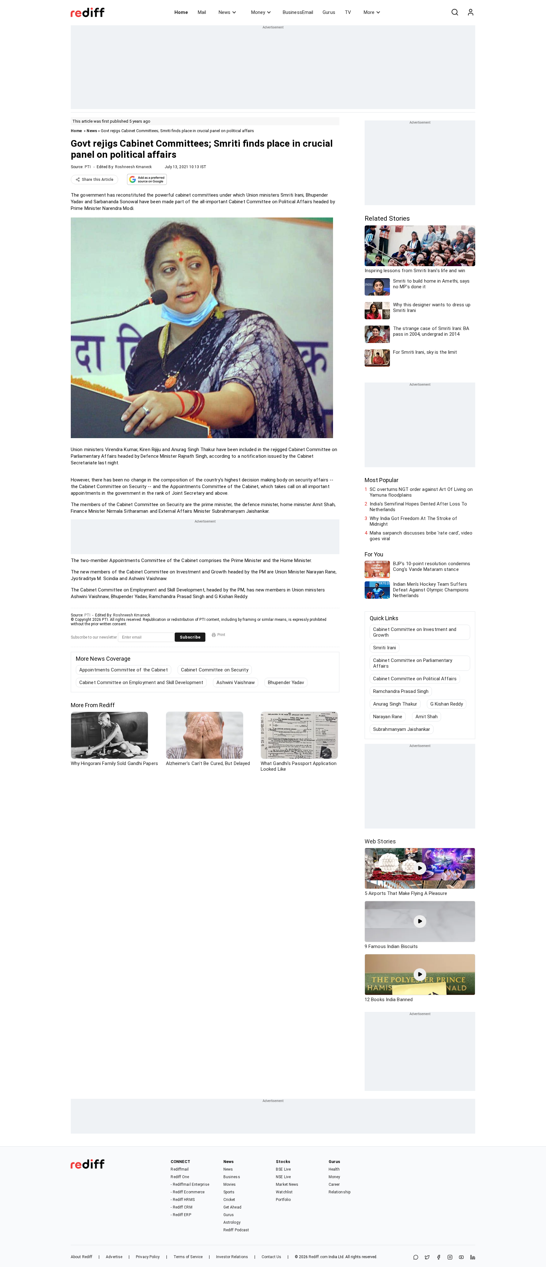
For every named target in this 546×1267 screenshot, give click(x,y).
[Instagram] (449, 1258)
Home (181, 12)
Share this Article (97, 179)
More (369, 12)
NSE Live (283, 1177)
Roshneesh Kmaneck (133, 167)
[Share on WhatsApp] (415, 1258)
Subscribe (190, 637)
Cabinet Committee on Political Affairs (415, 679)
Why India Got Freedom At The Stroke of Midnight (413, 521)
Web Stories (380, 841)
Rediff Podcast (236, 1230)
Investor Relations (232, 1257)
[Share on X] (427, 1258)
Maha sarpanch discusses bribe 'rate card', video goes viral (421, 536)
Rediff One (180, 1177)
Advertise (114, 1257)
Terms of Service (188, 1257)
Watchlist (284, 1192)
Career (334, 1184)
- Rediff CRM (181, 1207)
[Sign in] (470, 12)
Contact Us (271, 1257)
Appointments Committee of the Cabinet (123, 670)
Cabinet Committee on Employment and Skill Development (141, 682)
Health (334, 1169)
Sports (229, 1192)
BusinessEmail (298, 12)
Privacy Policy (148, 1257)
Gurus (329, 12)
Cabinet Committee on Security (214, 670)
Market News (287, 1184)
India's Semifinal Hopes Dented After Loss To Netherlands (418, 506)
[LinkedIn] (472, 1258)
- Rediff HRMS (182, 1199)
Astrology (231, 1222)
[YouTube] (461, 1258)
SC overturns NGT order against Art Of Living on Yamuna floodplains (421, 492)
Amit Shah (427, 716)
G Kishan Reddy (446, 704)
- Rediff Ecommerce (187, 1192)
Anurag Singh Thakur (395, 704)
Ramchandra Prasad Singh (400, 691)
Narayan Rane (387, 716)
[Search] (454, 12)
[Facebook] (438, 1258)
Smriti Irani (384, 648)
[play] (420, 868)
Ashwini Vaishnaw (235, 682)
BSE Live (283, 1169)
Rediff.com (318, 1257)
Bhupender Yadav (286, 682)
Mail (202, 12)
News (224, 12)
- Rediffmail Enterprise (190, 1184)
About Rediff (81, 1257)
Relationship (339, 1192)
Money (258, 12)
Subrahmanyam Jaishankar (401, 729)
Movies (229, 1184)
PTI (88, 167)
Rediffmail (180, 1169)
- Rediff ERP (181, 1215)
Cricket (229, 1199)
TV (348, 12)
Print (221, 635)
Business (231, 1177)
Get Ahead (232, 1207)
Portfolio (283, 1199)
